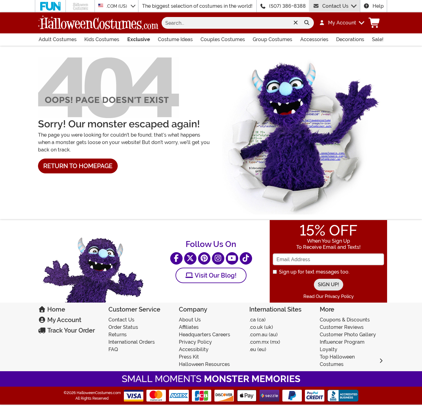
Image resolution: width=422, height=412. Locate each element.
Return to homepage (77, 166)
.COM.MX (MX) (264, 342)
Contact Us (335, 6)
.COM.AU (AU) (263, 335)
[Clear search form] (295, 23)
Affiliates (189, 327)
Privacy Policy (195, 342)
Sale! (377, 39)
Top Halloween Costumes (337, 360)
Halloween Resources (204, 364)
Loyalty (328, 349)
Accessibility (194, 349)
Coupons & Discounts (345, 320)
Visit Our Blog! (215, 275)
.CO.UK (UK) (261, 327)
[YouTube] (232, 258)
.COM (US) (117, 6)
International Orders (131, 342)
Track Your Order (70, 330)
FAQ (113, 349)
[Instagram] (218, 258)
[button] (339, 23)
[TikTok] (246, 258)
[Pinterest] (204, 258)
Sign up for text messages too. (314, 272)
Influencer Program (342, 342)
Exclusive (138, 39)
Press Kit (189, 357)
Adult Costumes (58, 39)
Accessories (314, 39)
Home (55, 309)
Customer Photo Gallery (348, 335)
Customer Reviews (342, 327)
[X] (190, 258)
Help (378, 6)
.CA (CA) (257, 320)
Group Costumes (272, 39)
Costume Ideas (175, 39)
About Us (190, 320)
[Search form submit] (307, 23)
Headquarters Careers (204, 335)
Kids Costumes (101, 39)
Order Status (123, 327)
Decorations (350, 39)
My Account (63, 320)
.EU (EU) (257, 349)
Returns (117, 335)
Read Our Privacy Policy (328, 296)
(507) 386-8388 (287, 6)
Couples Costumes (222, 39)
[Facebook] (176, 258)
